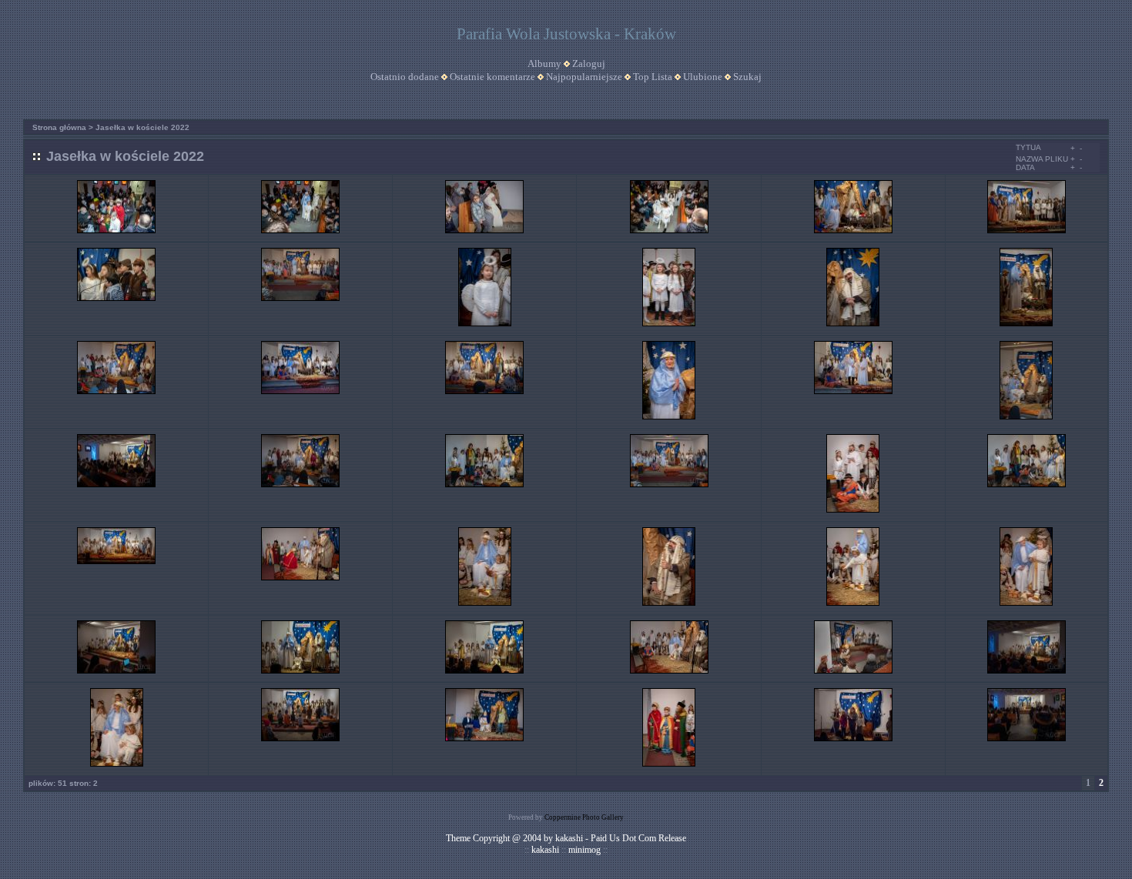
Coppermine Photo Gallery (584, 817)
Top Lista (652, 76)
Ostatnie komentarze (492, 76)
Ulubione (702, 76)
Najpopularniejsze (584, 76)
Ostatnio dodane (404, 76)
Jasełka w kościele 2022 (142, 127)
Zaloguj (588, 63)
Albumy (544, 63)
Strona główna (59, 127)
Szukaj (747, 76)
